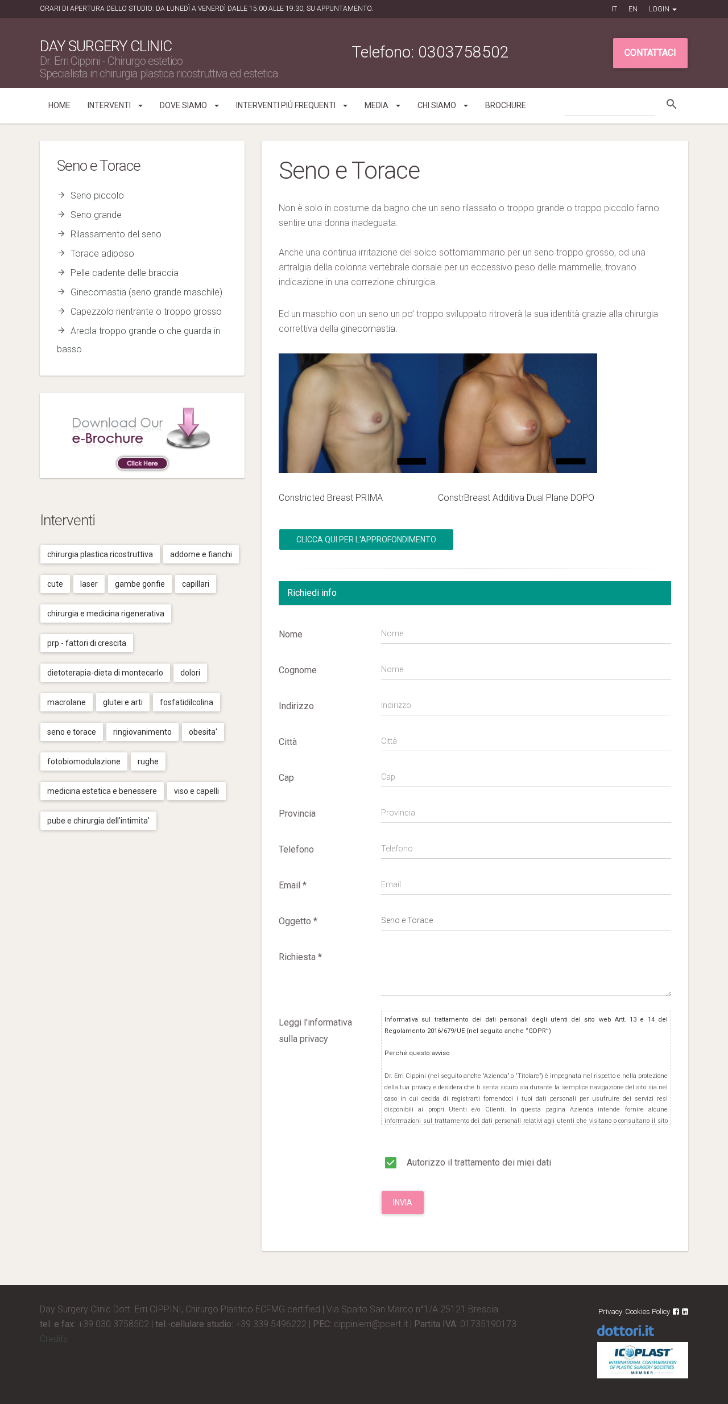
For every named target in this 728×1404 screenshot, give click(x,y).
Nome (291, 634)
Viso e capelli (196, 791)
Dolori (190, 672)
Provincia (297, 813)
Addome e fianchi (201, 554)
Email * (293, 885)
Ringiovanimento (142, 731)
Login (660, 9)
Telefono (296, 849)
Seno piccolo (97, 195)
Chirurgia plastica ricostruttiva (100, 554)
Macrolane (66, 702)
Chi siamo (437, 105)
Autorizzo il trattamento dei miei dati (477, 1162)
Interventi (110, 105)
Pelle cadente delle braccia (125, 272)
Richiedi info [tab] (312, 592)
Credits (54, 1338)
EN (633, 9)
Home (59, 105)
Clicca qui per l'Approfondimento (366, 539)
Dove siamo (184, 105)
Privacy (610, 1311)
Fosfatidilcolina (186, 702)
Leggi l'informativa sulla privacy (315, 1030)
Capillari (195, 583)
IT (614, 9)
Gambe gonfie (140, 583)
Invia (402, 1202)
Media (377, 105)
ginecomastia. (369, 328)
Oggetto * (298, 921)
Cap (286, 777)
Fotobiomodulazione (84, 761)
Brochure (505, 105)
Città (288, 741)
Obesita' (203, 731)
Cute (55, 583)
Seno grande (96, 214)
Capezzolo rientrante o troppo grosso (146, 311)
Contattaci (650, 52)
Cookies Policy (647, 1311)
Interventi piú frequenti (286, 105)
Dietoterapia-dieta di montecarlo (105, 672)
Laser (89, 583)
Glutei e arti (123, 702)
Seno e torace (71, 731)
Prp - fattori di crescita (86, 643)
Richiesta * (300, 957)
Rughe (148, 761)
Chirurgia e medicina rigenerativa (105, 613)
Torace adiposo (102, 253)
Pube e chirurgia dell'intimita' (98, 820)
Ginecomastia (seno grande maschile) (146, 292)
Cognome (298, 670)
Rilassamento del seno (116, 234)
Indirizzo (296, 706)
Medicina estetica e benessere (102, 791)
